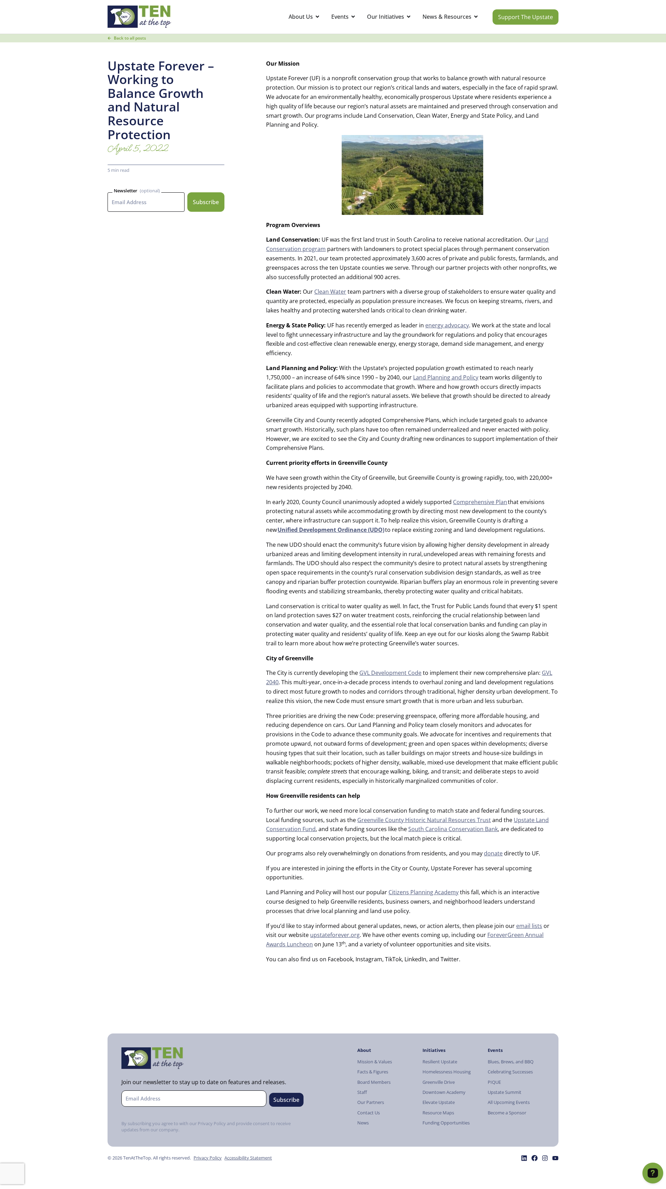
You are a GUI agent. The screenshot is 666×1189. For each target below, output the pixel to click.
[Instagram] (545, 1158)
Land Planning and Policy (445, 377)
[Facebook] (534, 1158)
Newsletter (125, 190)
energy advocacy (447, 325)
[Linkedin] (524, 1158)
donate (493, 853)
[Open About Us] (317, 17)
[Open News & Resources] (476, 17)
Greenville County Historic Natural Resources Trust (424, 820)
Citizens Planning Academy (423, 892)
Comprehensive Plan (480, 502)
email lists (529, 926)
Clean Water (330, 291)
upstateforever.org (335, 935)
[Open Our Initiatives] (408, 17)
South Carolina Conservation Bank (453, 829)
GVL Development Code (390, 673)
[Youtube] (555, 1158)
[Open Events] (353, 17)
